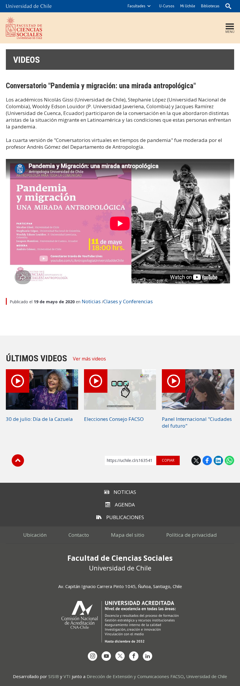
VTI (67, 676)
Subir (18, 460)
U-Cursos (166, 6)
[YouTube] (106, 656)
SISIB (53, 676)
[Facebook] (133, 656)
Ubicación (35, 534)
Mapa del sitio (127, 534)
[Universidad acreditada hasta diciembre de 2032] (120, 621)
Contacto (78, 534)
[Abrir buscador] (228, 6)
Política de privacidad (191, 534)
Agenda (125, 504)
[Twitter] (120, 656)
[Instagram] (92, 656)
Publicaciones (125, 517)
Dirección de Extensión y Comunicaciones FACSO (135, 676)
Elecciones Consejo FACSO (114, 419)
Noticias (91, 301)
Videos (26, 60)
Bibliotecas (210, 6)
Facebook (207, 460)
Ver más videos (89, 358)
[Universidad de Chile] (29, 6)
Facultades (136, 6)
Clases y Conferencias (128, 301)
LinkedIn (218, 460)
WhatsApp (229, 460)
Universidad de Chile (206, 676)
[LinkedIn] (147, 656)
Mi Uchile (187, 6)
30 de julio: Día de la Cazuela (39, 419)
